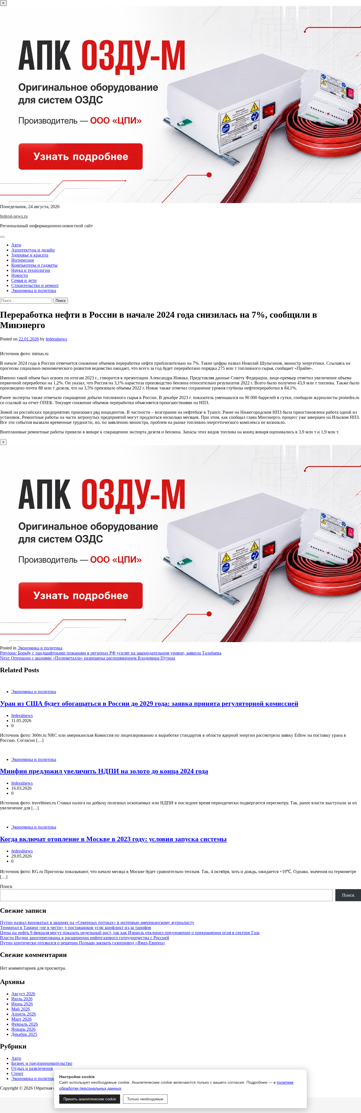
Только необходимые (145, 1099)
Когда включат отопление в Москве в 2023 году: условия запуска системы (113, 839)
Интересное (22, 260)
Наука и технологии (30, 270)
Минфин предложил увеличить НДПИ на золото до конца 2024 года (104, 771)
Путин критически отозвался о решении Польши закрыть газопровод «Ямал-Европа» (82, 942)
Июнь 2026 (22, 1003)
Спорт (17, 1073)
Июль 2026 (21, 998)
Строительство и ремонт (35, 285)
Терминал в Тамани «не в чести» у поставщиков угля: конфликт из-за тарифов (75, 927)
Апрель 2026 (23, 1014)
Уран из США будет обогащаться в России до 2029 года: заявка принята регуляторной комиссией (149, 703)
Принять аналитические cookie (89, 1099)
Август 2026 (23, 993)
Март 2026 (21, 1019)
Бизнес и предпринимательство (41, 1063)
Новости (19, 275)
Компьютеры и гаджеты (34, 265)
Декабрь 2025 (24, 1034)
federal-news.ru (14, 216)
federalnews (56, 339)
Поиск (6, 886)
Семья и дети (24, 280)
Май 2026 (20, 1009)
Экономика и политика (33, 290)
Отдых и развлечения (32, 1068)
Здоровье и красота (29, 255)
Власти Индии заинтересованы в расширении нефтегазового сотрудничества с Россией (84, 937)
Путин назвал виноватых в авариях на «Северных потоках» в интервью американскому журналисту (97, 922)
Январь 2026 (23, 1029)
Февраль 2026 (24, 1024)
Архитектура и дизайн (33, 250)
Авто (16, 244)
